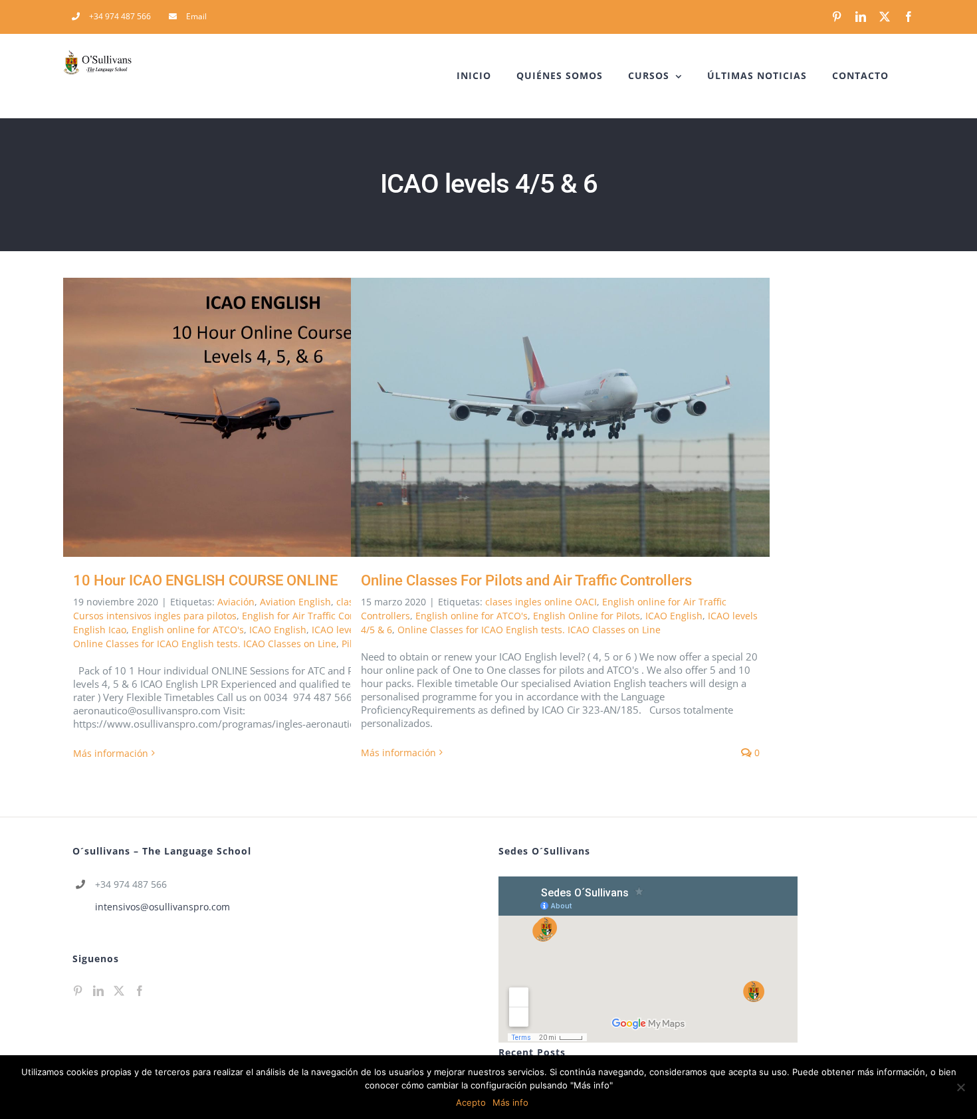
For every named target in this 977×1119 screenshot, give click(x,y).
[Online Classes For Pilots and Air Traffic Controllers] (560, 417)
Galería (292, 418)
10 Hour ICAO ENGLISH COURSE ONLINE (254, 418)
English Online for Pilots (586, 615)
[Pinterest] (77, 990)
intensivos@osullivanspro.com (162, 906)
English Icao (99, 629)
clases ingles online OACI (541, 601)
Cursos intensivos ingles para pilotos (155, 615)
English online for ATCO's (188, 629)
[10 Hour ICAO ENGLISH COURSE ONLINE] (272, 417)
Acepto (471, 1102)
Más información (110, 753)
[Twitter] (119, 990)
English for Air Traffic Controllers (314, 615)
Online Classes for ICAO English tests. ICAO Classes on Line (204, 643)
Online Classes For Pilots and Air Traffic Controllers (541, 418)
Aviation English (295, 601)
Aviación (236, 601)
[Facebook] (139, 990)
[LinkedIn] (98, 990)
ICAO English (277, 629)
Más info (510, 1102)
